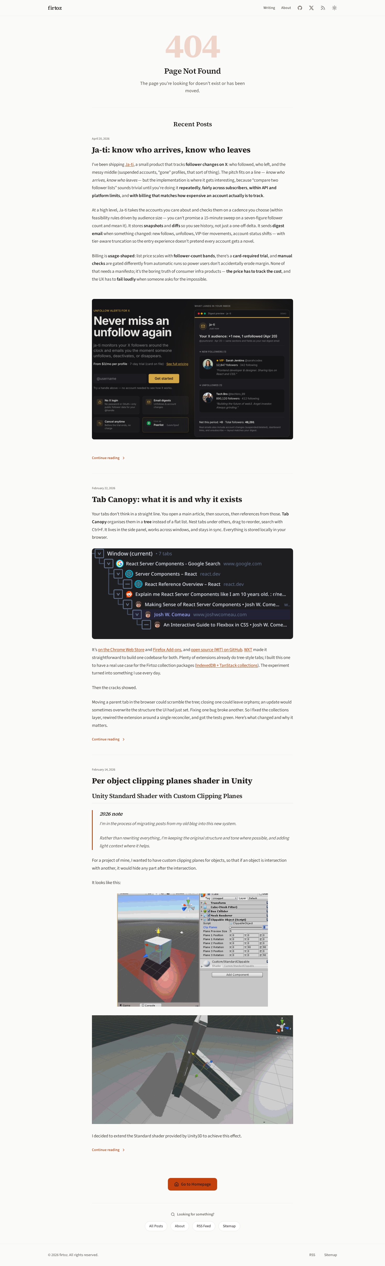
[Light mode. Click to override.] (334, 7)
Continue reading (105, 458)
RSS (312, 1255)
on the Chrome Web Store (121, 650)
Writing (269, 7)
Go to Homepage (196, 1184)
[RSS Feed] (323, 7)
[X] (311, 7)
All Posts (156, 1226)
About (286, 7)
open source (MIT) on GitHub (216, 650)
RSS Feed (204, 1226)
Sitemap (229, 1226)
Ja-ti (129, 164)
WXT (248, 650)
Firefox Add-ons (167, 650)
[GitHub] (299, 7)
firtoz (55, 8)
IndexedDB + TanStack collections (226, 665)
